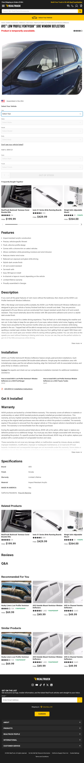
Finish (3, 164)
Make (2, 119)
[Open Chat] (68, 6)
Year (2, 110)
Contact (4, 370)
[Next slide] (81, 224)
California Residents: (16, 493)
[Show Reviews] (78, 31)
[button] (42, 722)
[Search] (80, 11)
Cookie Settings (74, 753)
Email (4, 696)
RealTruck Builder (76, 2)
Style (2, 155)
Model (3, 127)
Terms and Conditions (42, 756)
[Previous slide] (2, 224)
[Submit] (79, 700)
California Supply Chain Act (60, 753)
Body (2, 136)
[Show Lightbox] (42, 65)
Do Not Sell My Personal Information (39, 753)
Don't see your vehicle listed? (12, 145)
